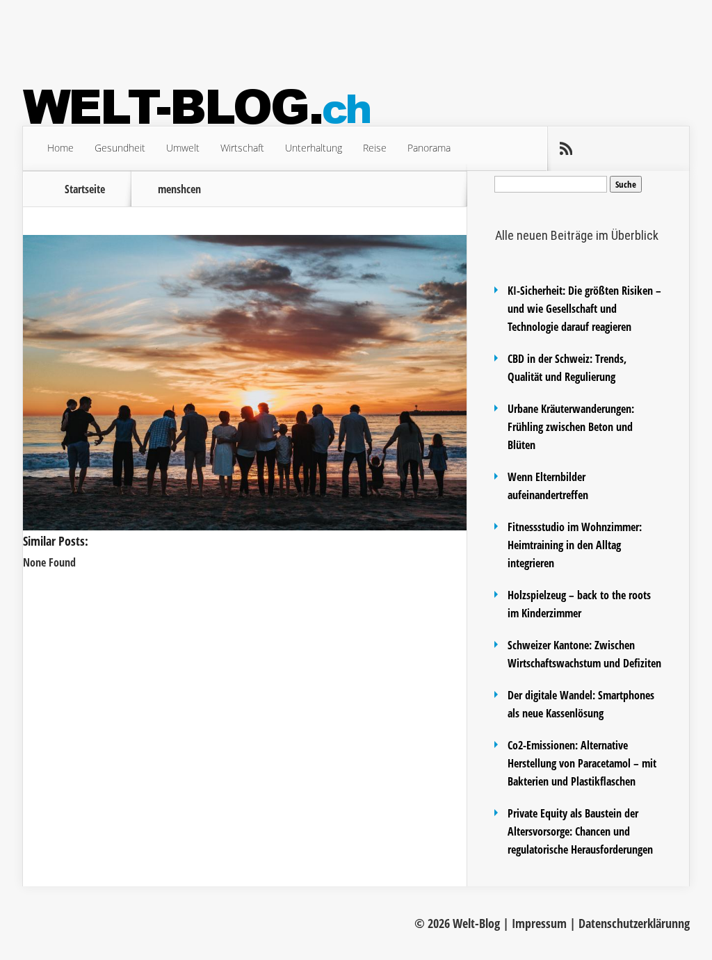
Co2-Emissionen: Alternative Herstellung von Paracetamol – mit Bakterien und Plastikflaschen (582, 763)
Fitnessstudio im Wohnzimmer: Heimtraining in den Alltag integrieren (575, 545)
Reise (375, 147)
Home (60, 147)
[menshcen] (245, 526)
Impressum (539, 923)
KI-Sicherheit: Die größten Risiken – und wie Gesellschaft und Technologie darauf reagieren (584, 308)
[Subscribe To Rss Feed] (565, 149)
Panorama (429, 147)
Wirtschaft (242, 147)
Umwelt (183, 147)
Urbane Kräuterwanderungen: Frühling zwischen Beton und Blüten (571, 427)
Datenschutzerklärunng (634, 923)
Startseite (85, 189)
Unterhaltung (313, 147)
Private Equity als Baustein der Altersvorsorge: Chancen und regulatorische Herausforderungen (580, 831)
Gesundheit (120, 147)
